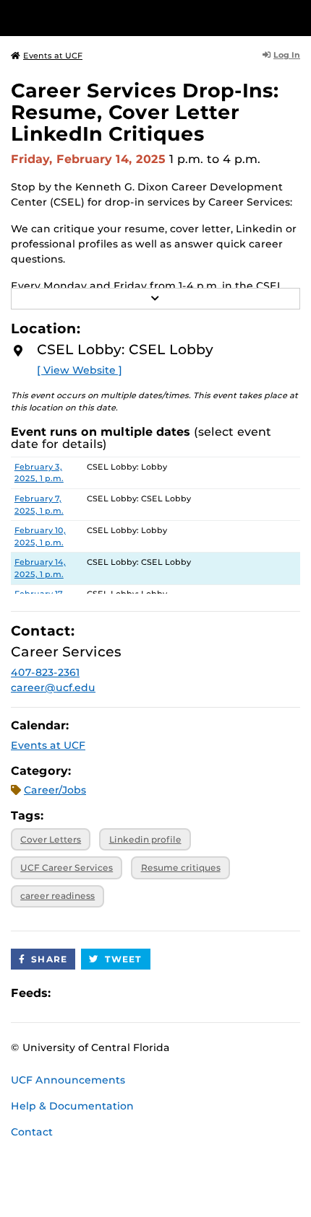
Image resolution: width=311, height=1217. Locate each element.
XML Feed (143, 993)
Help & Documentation (72, 1105)
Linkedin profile (145, 839)
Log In (286, 55)
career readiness (57, 895)
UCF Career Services (66, 867)
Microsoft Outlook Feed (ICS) (94, 993)
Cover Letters (50, 839)
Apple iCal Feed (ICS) (69, 993)
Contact (32, 1131)
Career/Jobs (55, 789)
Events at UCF (52, 55)
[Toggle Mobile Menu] (296, 17)
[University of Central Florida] (110, 17)
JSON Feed (168, 993)
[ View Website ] (79, 370)
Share (49, 959)
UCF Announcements (68, 1079)
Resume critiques (181, 867)
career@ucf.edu (53, 687)
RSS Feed (118, 993)
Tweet (123, 959)
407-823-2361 (45, 672)
